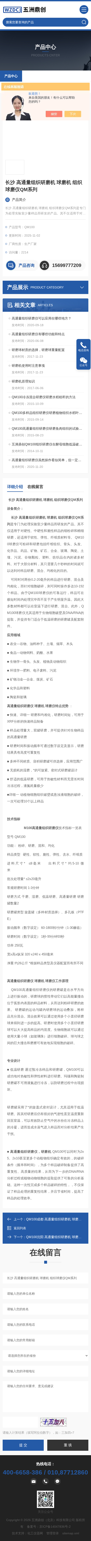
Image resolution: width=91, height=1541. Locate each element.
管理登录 (52, 1533)
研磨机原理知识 (23, 381)
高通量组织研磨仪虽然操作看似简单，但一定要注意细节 (48, 460)
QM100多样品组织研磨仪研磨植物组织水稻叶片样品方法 (48, 413)
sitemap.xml (70, 1533)
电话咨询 (83, 350)
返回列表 (20, 1228)
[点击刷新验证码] (53, 1422)
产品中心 (11, 76)
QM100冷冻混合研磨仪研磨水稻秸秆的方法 (44, 397)
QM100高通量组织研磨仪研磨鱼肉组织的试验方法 (48, 428)
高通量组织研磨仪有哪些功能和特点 (38, 334)
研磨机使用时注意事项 (28, 365)
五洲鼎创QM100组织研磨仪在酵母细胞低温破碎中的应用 (48, 444)
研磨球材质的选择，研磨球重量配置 (38, 350)
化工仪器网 (35, 1533)
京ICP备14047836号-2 (55, 1526)
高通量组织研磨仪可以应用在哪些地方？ (41, 318)
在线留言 (35, 486)
